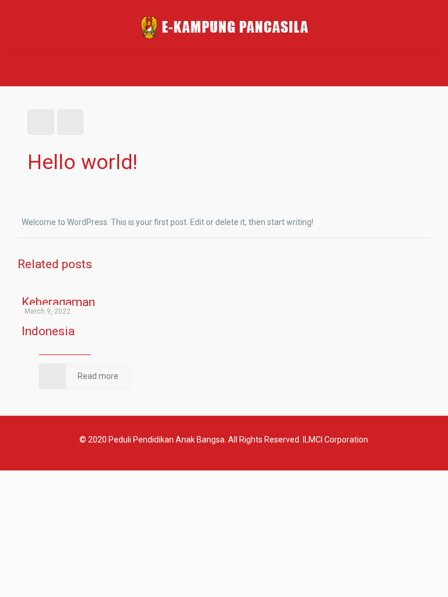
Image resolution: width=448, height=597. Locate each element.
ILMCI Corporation (335, 439)
